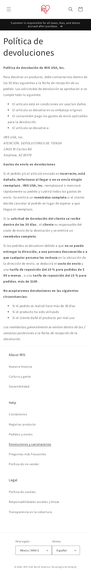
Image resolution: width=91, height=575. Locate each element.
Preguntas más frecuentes (27, 454)
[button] (9, 9)
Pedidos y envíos (21, 434)
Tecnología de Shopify (64, 566)
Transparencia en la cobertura (30, 512)
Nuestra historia (20, 367)
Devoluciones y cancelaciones (30, 444)
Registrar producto (22, 424)
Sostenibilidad (19, 386)
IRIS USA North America (36, 566)
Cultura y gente (20, 376)
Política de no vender (24, 464)
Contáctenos (18, 414)
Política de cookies (22, 492)
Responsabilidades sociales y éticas (34, 502)
